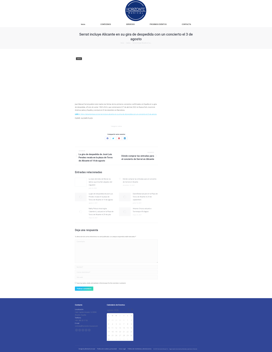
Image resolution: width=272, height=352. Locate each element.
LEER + (77, 114)
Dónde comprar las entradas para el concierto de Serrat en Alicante (139, 180)
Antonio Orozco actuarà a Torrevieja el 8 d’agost (142, 209)
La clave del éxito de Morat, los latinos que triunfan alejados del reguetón (100, 182)
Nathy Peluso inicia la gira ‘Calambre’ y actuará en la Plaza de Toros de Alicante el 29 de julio (101, 211)
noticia (79, 58)
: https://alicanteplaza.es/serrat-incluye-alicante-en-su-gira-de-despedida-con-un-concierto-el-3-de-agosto (118, 114)
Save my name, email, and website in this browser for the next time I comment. (101, 283)
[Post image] (81, 182)
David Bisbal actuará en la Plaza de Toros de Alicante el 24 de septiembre (145, 197)
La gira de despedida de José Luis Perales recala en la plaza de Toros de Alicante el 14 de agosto (101, 197)
